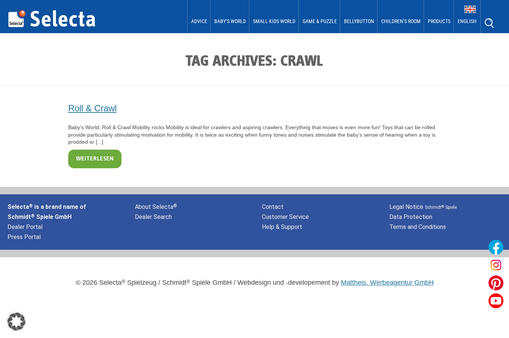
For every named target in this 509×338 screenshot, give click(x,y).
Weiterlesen (95, 159)
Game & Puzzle (320, 21)
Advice (199, 21)
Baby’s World (230, 21)
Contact (273, 206)
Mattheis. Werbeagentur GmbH (387, 282)
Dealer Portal (24, 226)
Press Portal (24, 236)
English (467, 21)
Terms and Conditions (417, 226)
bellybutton (359, 21)
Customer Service (285, 216)
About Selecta (156, 206)
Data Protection (410, 216)
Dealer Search (153, 216)
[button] (16, 321)
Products (439, 21)
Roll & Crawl (92, 108)
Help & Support (282, 226)
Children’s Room (401, 21)
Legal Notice (423, 206)
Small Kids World (274, 21)
